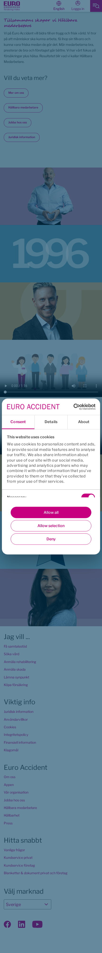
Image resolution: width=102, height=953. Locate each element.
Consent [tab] (18, 422)
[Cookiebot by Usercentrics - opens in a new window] (74, 406)
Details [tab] (51, 422)
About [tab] (84, 422)
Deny (51, 539)
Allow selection (51, 525)
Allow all (51, 512)
